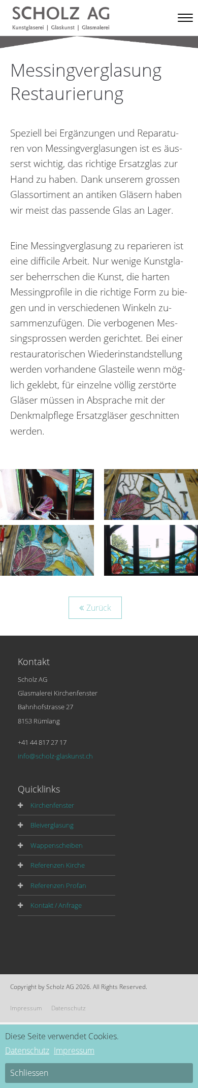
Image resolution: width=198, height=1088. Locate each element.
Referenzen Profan (58, 885)
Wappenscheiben (56, 845)
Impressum (26, 1008)
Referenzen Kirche (57, 865)
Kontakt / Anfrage (56, 905)
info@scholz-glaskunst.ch (55, 756)
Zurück (98, 607)
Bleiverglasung (52, 825)
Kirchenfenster (52, 805)
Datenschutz (68, 1008)
